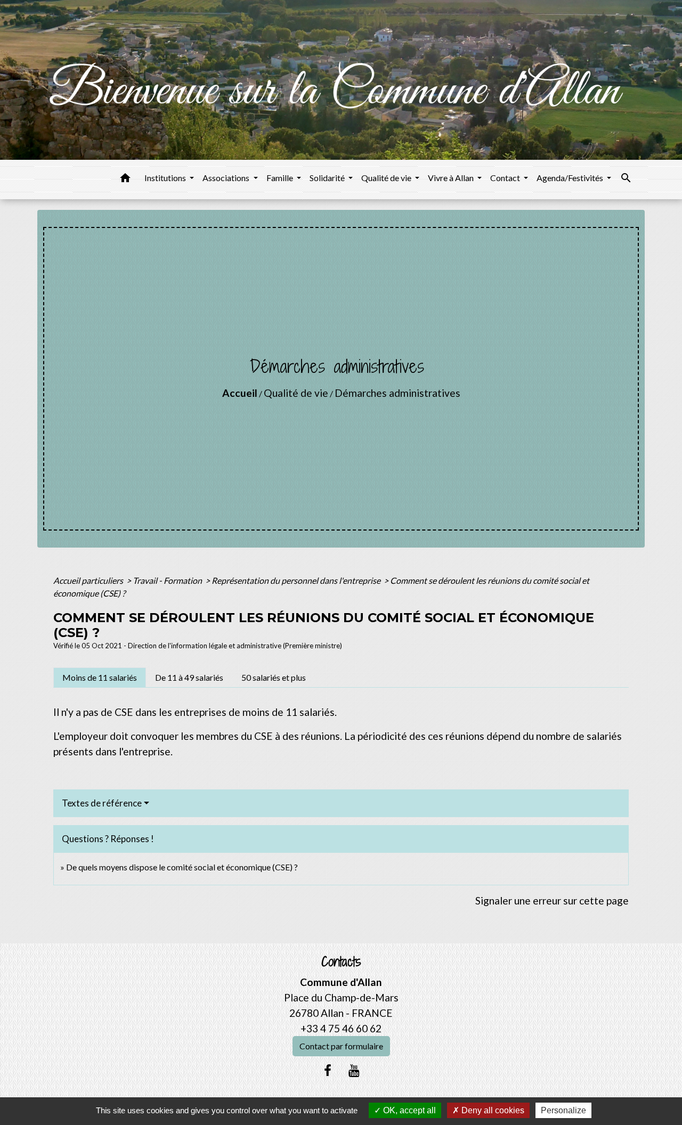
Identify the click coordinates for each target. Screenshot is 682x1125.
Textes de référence (102, 803)
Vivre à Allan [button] (451, 178)
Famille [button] (280, 178)
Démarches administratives (397, 393)
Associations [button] (226, 178)
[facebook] (327, 1070)
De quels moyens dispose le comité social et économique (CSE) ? (182, 867)
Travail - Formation (168, 580)
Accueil (239, 393)
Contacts (341, 961)
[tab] (99, 677)
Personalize (563, 1110)
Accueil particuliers (89, 580)
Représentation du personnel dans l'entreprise (297, 580)
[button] (125, 179)
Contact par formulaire (341, 1046)
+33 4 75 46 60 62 (341, 1028)
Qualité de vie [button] (387, 178)
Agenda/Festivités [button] (571, 178)
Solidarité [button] (328, 178)
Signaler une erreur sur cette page (552, 900)
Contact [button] (506, 178)
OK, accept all (408, 1110)
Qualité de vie (296, 393)
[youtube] (354, 1070)
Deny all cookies (491, 1110)
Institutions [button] (166, 178)
